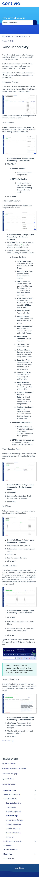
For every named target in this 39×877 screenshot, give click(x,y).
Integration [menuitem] (7, 846)
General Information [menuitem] (13, 833)
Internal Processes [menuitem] (10, 850)
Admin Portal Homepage (10, 774)
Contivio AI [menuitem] (9, 837)
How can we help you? (13, 17)
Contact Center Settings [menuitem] (14, 820)
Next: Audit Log (7, 741)
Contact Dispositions (8, 784)
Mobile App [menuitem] (7, 854)
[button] (35, 790)
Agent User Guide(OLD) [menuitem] (11, 795)
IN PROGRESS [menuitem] (8, 858)
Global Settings (8, 41)
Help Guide (6, 36)
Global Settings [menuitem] (12, 816)
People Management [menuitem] (13, 812)
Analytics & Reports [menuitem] (13, 829)
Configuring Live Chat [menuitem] (13, 824)
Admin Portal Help (20, 36)
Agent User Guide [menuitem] (9, 790)
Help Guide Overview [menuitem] (13, 803)
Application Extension (9, 763)
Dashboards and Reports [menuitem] (12, 841)
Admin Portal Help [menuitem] (10, 799)
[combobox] (17, 22)
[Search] (35, 22)
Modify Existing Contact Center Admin (14, 768)
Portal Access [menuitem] (11, 807)
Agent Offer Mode (8, 779)
